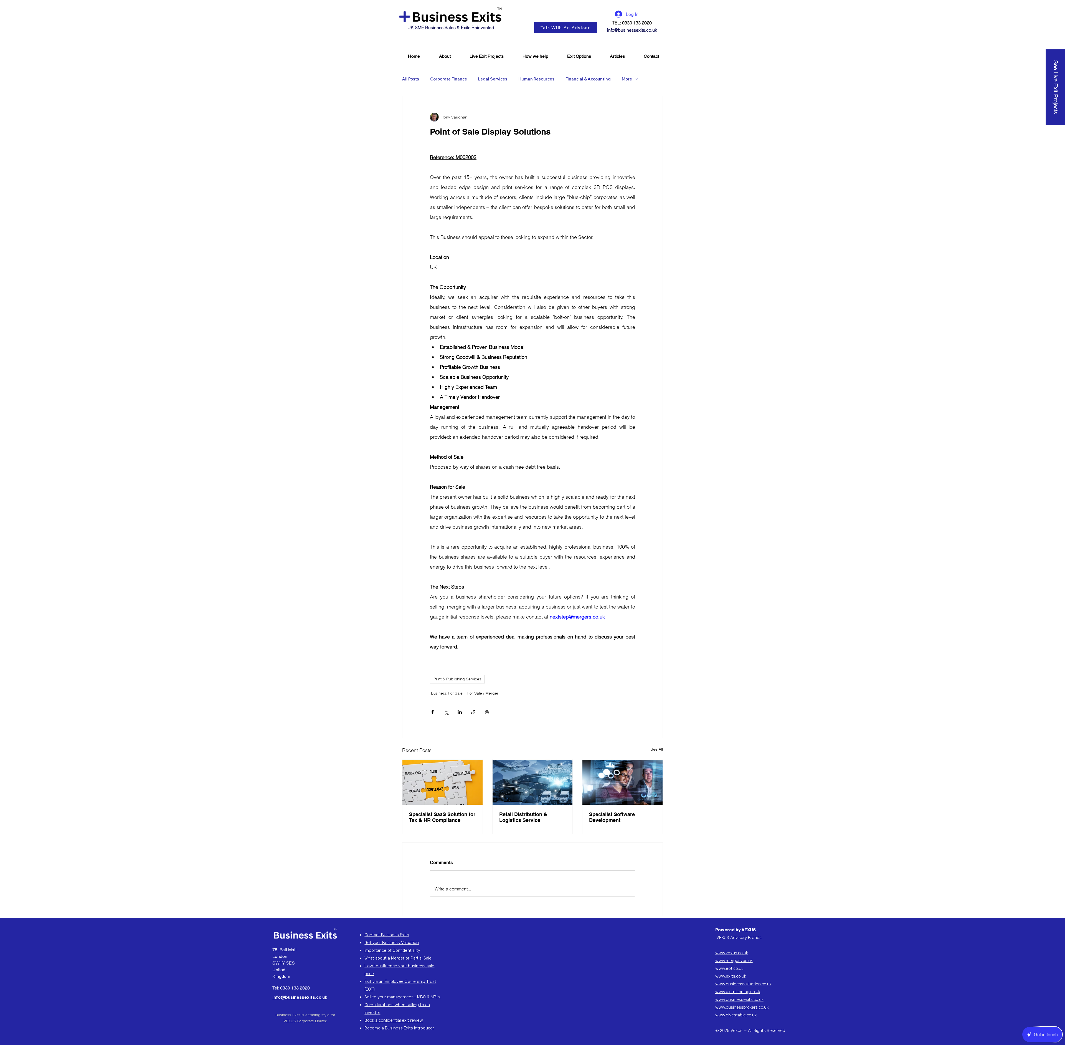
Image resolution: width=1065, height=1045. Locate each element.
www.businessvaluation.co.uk (743, 983)
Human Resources (536, 79)
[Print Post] (487, 712)
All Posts (410, 79)
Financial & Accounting (588, 79)
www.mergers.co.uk (734, 960)
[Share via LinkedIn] (459, 712)
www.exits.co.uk (730, 976)
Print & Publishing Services (457, 679)
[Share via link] (473, 712)
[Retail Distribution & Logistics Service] (533, 782)
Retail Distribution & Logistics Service (523, 817)
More (627, 79)
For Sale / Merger (482, 693)
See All (657, 749)
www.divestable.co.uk (736, 1015)
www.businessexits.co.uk (739, 999)
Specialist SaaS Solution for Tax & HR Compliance (442, 817)
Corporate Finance (448, 79)
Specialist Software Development (612, 817)
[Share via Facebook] (432, 712)
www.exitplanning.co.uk (737, 991)
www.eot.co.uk (729, 968)
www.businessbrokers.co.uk (742, 1007)
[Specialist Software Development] (622, 782)
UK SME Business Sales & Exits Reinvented (450, 27)
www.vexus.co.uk (731, 952)
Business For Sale (447, 693)
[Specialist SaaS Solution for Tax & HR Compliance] (442, 782)
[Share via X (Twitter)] (446, 712)
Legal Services (492, 79)
